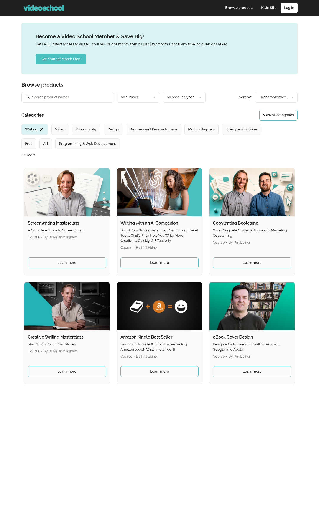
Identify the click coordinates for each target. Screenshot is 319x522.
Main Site (268, 8)
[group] (141, 136)
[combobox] (138, 97)
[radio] (34, 129)
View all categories (278, 115)
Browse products (239, 8)
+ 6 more (28, 155)
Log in (289, 8)
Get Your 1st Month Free (60, 59)
